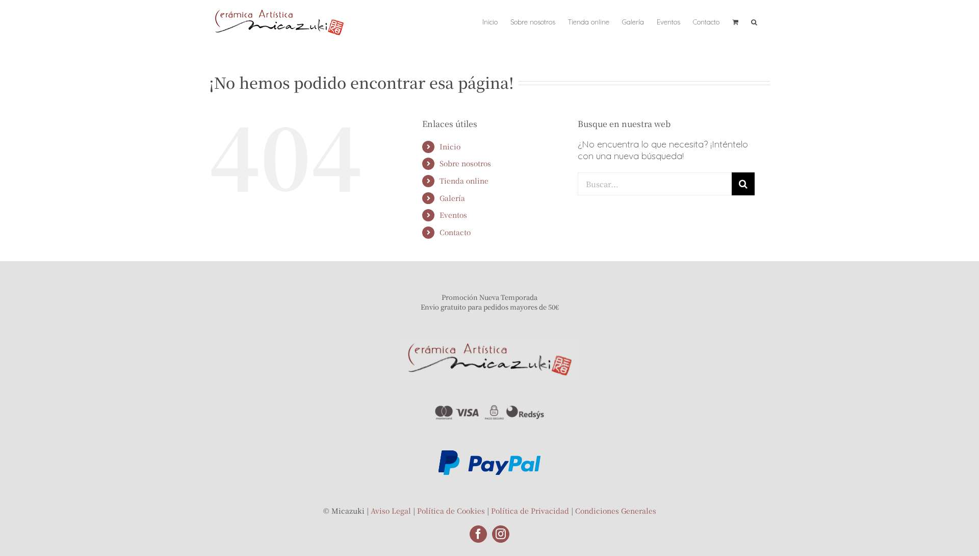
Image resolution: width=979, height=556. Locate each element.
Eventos (453, 215)
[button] (754, 21)
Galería (452, 198)
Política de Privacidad (530, 511)
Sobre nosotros (465, 163)
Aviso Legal (391, 511)
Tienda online (464, 180)
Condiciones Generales (615, 511)
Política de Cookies (451, 511)
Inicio (450, 146)
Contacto (455, 232)
